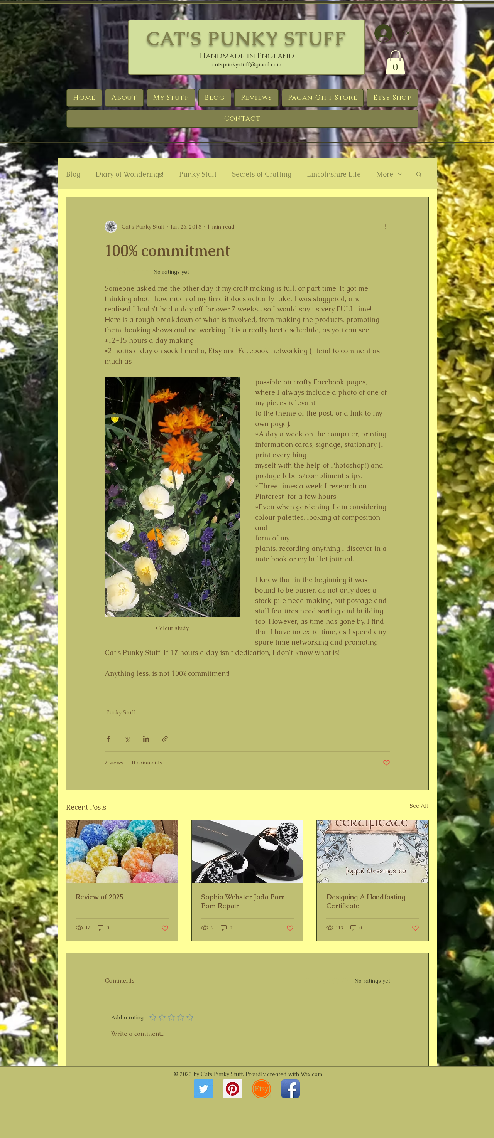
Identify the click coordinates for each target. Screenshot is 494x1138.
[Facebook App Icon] (290, 1088)
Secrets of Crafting (261, 174)
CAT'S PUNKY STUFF (247, 39)
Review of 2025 (100, 896)
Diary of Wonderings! (130, 174)
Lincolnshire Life (334, 174)
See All (419, 805)
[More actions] (385, 226)
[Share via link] (165, 738)
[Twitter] (203, 1088)
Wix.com (311, 1074)
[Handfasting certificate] (372, 851)
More (384, 174)
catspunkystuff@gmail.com (246, 64)
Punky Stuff (198, 174)
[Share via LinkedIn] (146, 738)
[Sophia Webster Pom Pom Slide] (247, 851)
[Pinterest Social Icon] (232, 1088)
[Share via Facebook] (108, 738)
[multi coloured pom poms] (122, 851)
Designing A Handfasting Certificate (365, 901)
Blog (73, 174)
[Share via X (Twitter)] (127, 738)
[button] (395, 62)
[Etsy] (261, 1088)
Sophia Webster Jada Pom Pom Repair (243, 901)
